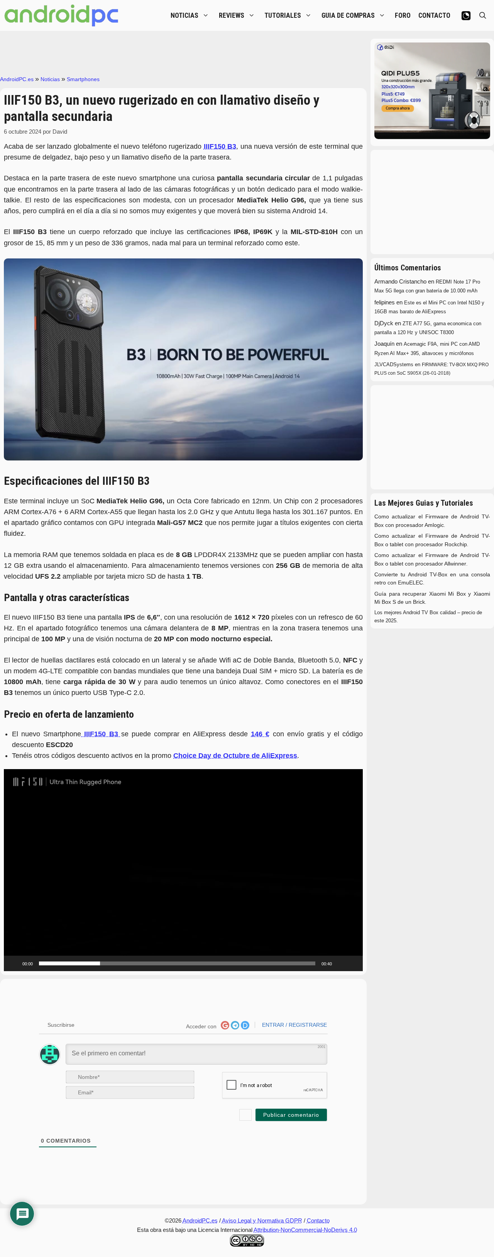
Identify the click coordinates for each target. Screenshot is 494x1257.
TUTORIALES (282, 15)
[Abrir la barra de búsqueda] (483, 15)
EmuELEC (410, 583)
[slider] (177, 963)
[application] (183, 870)
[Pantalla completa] (353, 963)
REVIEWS (231, 15)
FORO (403, 15)
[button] (183, 870)
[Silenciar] (340, 963)
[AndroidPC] (62, 15)
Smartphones (83, 79)
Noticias (50, 79)
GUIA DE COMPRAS (348, 15)
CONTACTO (434, 15)
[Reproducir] (14, 963)
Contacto (318, 1220)
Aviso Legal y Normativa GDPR (262, 1220)
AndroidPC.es (17, 79)
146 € (260, 734)
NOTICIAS (184, 15)
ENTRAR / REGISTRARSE (294, 1025)
